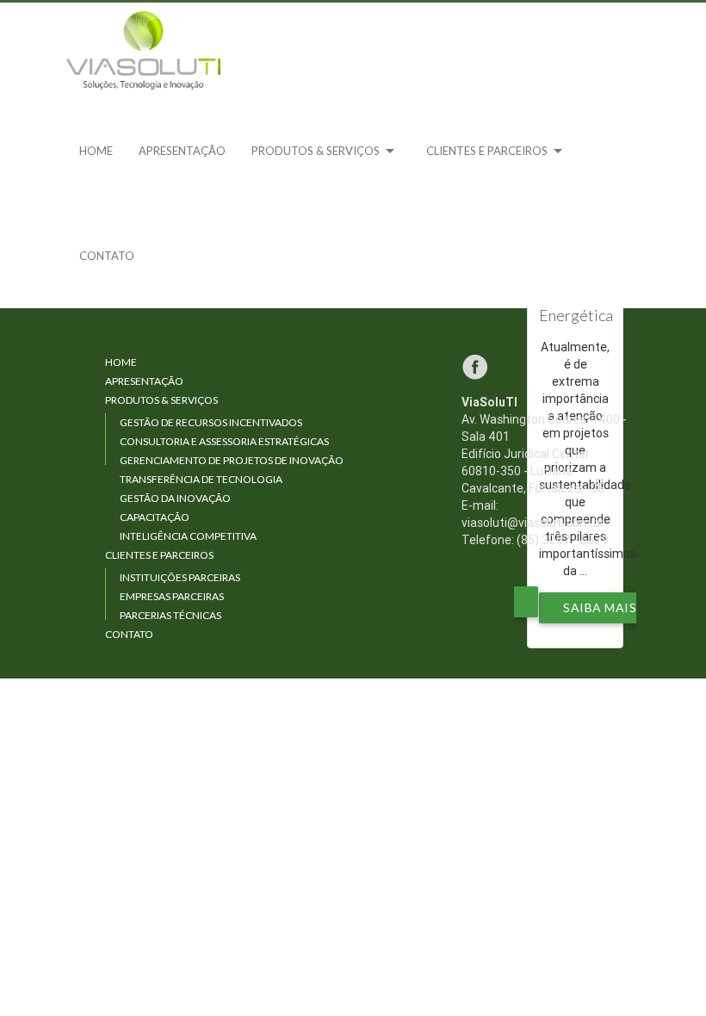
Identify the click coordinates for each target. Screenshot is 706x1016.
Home (96, 151)
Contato (106, 256)
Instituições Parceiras (180, 577)
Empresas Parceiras (172, 596)
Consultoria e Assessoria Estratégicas (224, 441)
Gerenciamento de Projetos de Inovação (232, 460)
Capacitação (154, 517)
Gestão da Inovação (175, 498)
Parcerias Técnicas (170, 615)
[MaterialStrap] (143, 50)
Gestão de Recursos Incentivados (211, 422)
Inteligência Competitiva (188, 536)
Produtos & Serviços (325, 150)
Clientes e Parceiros (497, 150)
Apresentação (182, 151)
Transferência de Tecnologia (201, 479)
